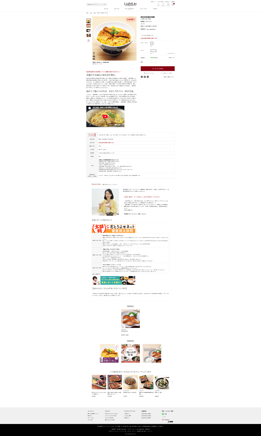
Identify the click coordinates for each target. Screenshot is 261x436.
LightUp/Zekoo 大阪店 (146, 415)
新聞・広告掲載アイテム (93, 413)
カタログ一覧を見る (109, 417)
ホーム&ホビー (129, 8)
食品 (95, 12)
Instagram (166, 419)
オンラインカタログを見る (110, 415)
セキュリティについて (131, 431)
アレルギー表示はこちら (148, 35)
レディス (116, 8)
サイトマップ (149, 431)
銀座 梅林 (143, 23)
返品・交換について (169, 76)
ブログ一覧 (90, 419)
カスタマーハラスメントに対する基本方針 (135, 429)
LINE (165, 413)
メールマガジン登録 (168, 411)
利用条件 (147, 429)
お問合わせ (167, 1)
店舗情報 (173, 1)
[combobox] (96, 4)
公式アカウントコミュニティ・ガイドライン (117, 431)
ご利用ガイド (152, 1)
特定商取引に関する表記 (141, 431)
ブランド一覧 (90, 417)
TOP (87, 12)
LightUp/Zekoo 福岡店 (146, 417)
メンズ (106, 8)
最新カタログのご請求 (109, 419)
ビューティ (143, 8)
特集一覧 (89, 415)
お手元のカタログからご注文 (111, 413)
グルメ (155, 8)
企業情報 (113, 429)
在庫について (172, 57)
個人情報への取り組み (121, 429)
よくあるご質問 (160, 1)
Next (134, 41)
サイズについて (171, 53)
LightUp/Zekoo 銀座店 (146, 413)
